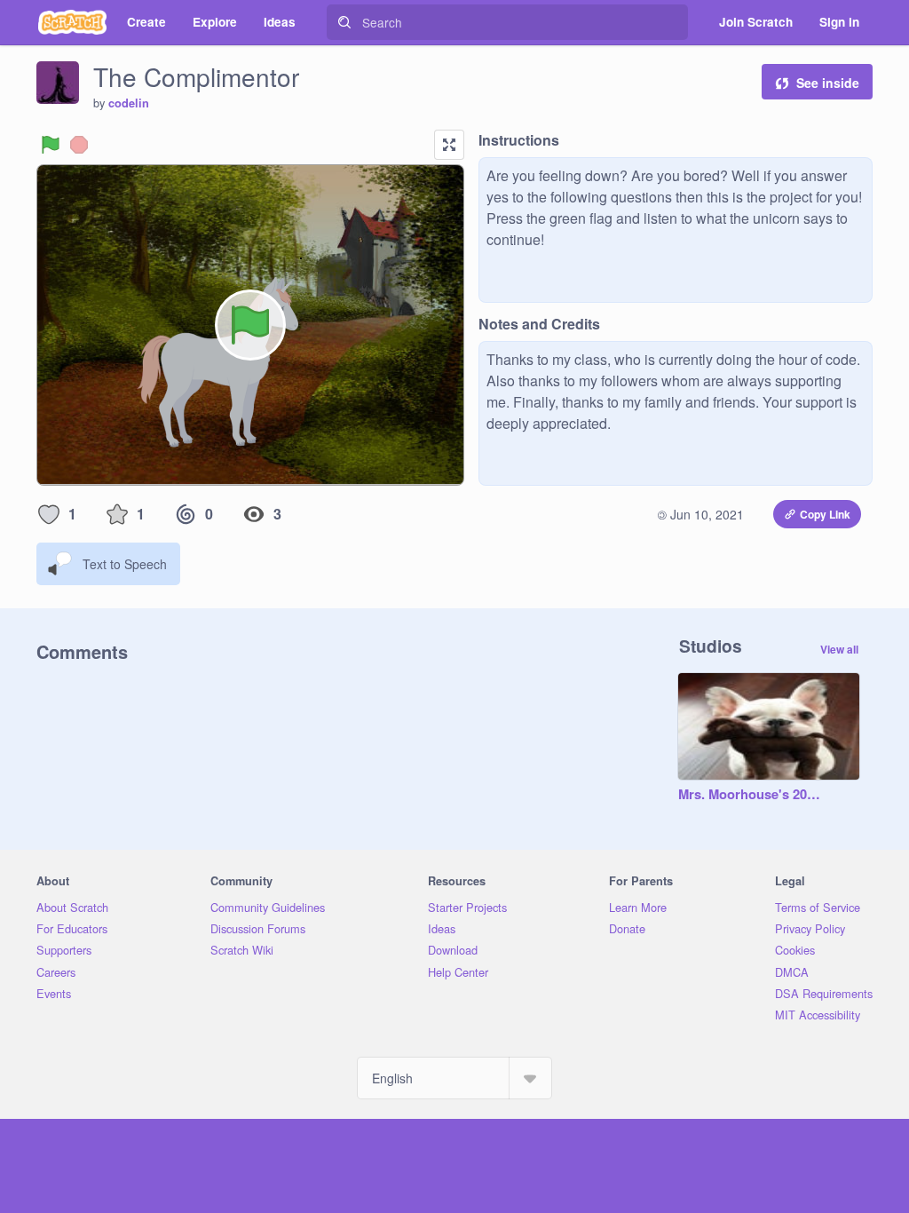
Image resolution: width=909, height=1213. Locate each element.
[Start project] (50, 145)
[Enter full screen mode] (449, 145)
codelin (128, 103)
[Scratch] (72, 22)
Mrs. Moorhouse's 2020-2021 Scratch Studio (751, 795)
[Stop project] (79, 145)
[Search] (344, 22)
